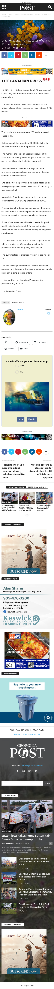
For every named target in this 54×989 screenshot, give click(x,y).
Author (6, 302)
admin (20, 309)
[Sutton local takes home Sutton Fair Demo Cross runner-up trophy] (10, 498)
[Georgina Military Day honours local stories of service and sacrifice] (9, 878)
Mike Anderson (8, 843)
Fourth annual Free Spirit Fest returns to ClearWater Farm (34, 905)
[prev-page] (25, 515)
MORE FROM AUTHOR (37, 487)
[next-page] (28, 515)
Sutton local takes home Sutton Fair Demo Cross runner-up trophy (9, 508)
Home (4, 14)
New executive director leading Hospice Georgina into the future (26, 508)
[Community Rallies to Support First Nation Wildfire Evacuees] (44, 498)
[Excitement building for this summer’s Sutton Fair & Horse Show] (9, 862)
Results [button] (31, 419)
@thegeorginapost (27, 734)
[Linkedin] (32, 55)
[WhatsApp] (25, 55)
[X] (11, 55)
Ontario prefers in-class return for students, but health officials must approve (40, 471)
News (11, 14)
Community (6, 503)
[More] (46, 55)
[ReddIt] (39, 55)
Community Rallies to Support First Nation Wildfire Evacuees (43, 508)
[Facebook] (5, 55)
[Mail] (30, 771)
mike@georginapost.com (32, 765)
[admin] (9, 317)
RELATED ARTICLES (16, 487)
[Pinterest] (18, 55)
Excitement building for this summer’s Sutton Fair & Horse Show (34, 861)
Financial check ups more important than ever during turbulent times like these (13, 471)
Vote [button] (21, 419)
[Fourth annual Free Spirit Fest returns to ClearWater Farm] (9, 908)
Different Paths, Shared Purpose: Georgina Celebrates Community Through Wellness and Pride (35, 892)
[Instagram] (24, 771)
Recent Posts (18, 302)
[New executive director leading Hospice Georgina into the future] (27, 498)
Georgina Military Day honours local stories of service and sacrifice (34, 876)
